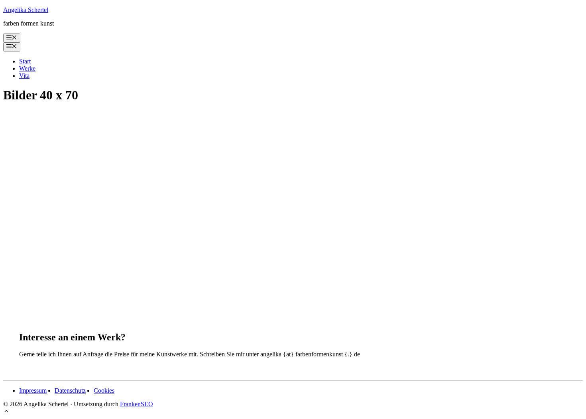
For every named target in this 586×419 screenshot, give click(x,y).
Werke (27, 68)
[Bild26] (132, 300)
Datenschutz (70, 390)
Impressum (33, 390)
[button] (6, 412)
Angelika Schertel (25, 9)
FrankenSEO (136, 404)
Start (25, 61)
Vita (24, 75)
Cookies (104, 390)
